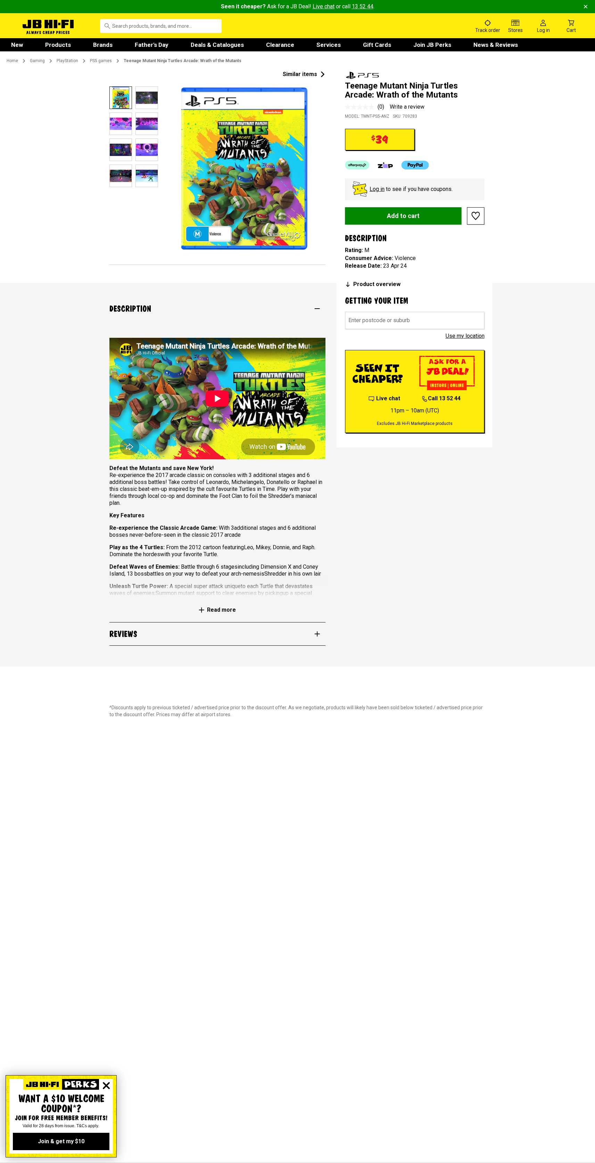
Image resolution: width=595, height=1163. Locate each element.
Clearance (280, 44)
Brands (103, 44)
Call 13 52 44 (444, 398)
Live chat (323, 6)
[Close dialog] (106, 1086)
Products (58, 44)
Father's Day (151, 44)
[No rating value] (361, 107)
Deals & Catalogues (217, 44)
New (17, 44)
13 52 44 (362, 6)
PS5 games (101, 60)
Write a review (407, 106)
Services (328, 44)
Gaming (37, 60)
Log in (377, 189)
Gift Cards (377, 44)
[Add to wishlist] (476, 216)
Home (12, 60)
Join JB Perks (432, 44)
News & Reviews (495, 44)
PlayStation (67, 60)
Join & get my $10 (61, 1141)
